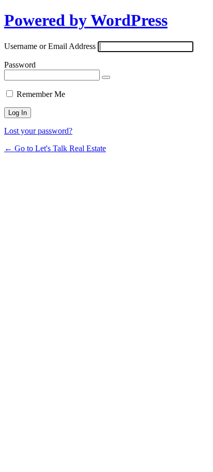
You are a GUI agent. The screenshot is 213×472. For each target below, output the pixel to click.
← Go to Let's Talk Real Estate (55, 148)
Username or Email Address (50, 46)
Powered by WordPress (86, 20)
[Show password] (106, 77)
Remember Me (41, 94)
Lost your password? (38, 130)
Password (20, 64)
